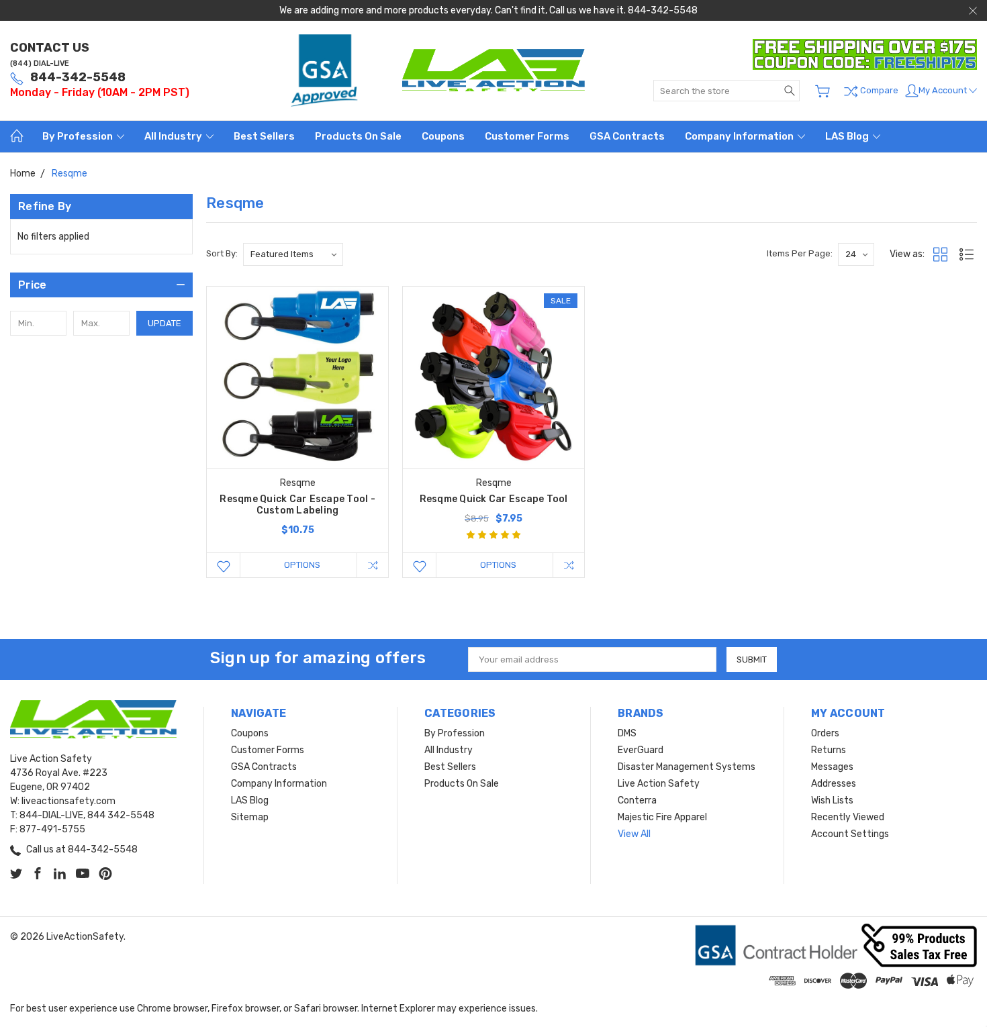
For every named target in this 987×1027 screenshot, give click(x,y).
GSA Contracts (627, 136)
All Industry (174, 136)
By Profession (78, 136)
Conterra (637, 800)
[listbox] (293, 254)
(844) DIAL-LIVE (39, 63)
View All (634, 834)
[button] (101, 285)
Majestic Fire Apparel (662, 817)
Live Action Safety (659, 783)
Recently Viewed (847, 817)
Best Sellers (264, 136)
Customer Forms (527, 136)
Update (164, 323)
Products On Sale (358, 136)
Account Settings (850, 834)
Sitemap (250, 817)
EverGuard (640, 750)
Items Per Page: (800, 253)
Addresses (833, 783)
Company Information (740, 136)
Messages (832, 767)
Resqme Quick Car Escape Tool (494, 499)
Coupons (443, 136)
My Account (944, 90)
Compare (878, 91)
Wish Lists (832, 800)
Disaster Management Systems (686, 767)
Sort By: (222, 253)
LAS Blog (848, 136)
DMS (627, 733)
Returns (828, 750)
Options (302, 565)
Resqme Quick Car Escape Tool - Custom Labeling (297, 504)
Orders (825, 733)
